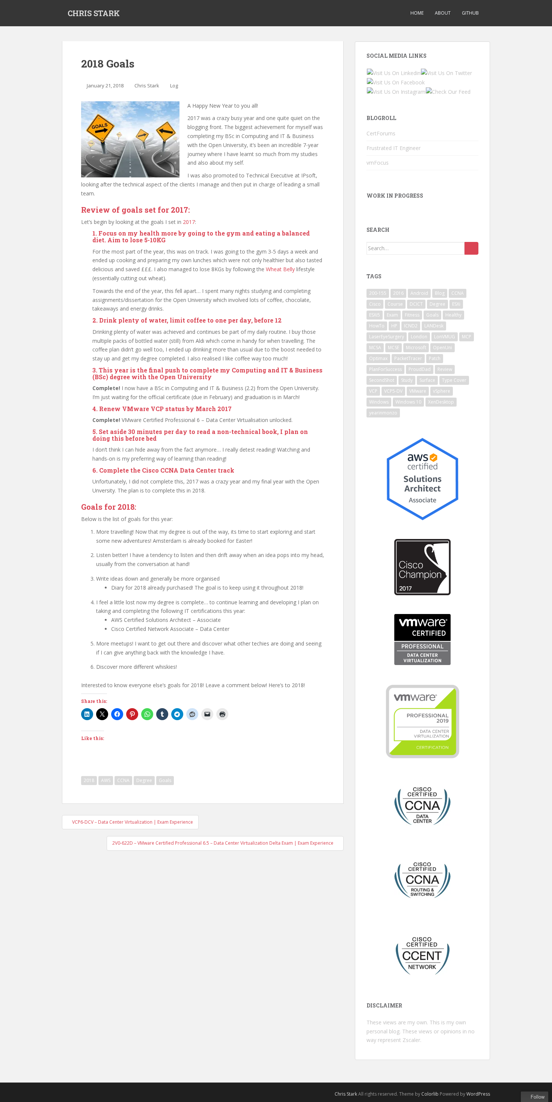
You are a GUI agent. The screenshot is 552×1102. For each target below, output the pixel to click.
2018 (89, 780)
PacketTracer (408, 358)
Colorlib (430, 1094)
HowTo (377, 326)
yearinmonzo (383, 413)
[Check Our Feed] (448, 91)
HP (394, 326)
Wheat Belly (280, 269)
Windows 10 (408, 402)
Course (395, 304)
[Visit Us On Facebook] (395, 82)
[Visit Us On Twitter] (446, 72)
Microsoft (416, 347)
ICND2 (411, 326)
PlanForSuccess (385, 369)
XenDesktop (441, 402)
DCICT (416, 304)
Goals (165, 780)
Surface (427, 380)
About (443, 13)
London (419, 336)
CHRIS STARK (94, 13)
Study (407, 380)
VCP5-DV (393, 391)
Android (419, 293)
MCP (466, 336)
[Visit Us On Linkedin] (393, 72)
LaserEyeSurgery (386, 336)
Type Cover (454, 380)
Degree (144, 780)
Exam (392, 315)
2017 (189, 221)
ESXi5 (374, 315)
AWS (105, 780)
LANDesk (433, 326)
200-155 (377, 293)
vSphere (441, 391)
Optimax (378, 358)
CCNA (123, 780)
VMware (417, 391)
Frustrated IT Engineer (393, 148)
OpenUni (442, 347)
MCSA (375, 347)
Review (444, 369)
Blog (440, 293)
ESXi (456, 304)
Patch (434, 358)
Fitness (412, 315)
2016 (398, 293)
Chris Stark (146, 85)
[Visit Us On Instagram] (395, 91)
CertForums (380, 133)
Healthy (453, 315)
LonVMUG (444, 336)
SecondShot (381, 380)
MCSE (393, 347)
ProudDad (420, 369)
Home (417, 13)
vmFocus (377, 162)
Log (174, 85)
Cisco (375, 304)
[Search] (471, 248)
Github (470, 13)
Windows (379, 402)
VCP (373, 391)
